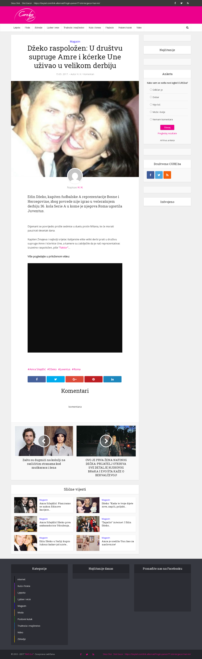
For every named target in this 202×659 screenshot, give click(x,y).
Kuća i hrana (95, 27)
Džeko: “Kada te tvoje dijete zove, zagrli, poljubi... (117, 505)
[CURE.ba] (25, 15)
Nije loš (156, 104)
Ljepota (16, 27)
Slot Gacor (27, 3)
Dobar (156, 97)
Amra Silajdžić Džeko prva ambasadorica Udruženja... (55, 524)
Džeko (53, 369)
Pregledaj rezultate (167, 133)
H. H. (79, 74)
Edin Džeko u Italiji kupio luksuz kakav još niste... (54, 543)
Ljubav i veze (53, 27)
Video (139, 27)
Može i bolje (159, 112)
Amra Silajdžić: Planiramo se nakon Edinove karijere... (55, 506)
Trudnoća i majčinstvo (74, 27)
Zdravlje (38, 27)
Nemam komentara (163, 119)
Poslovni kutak (125, 27)
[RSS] (167, 175)
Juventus (65, 369)
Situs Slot (15, 3)
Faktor (63, 247)
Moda (27, 27)
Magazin (110, 27)
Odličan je (158, 89)
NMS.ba (29, 654)
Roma (77, 369)
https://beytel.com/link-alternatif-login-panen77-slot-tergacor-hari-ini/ (67, 3)
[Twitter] (159, 175)
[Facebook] (150, 175)
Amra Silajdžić (38, 369)
